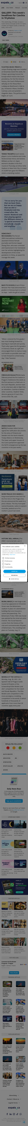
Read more (12, 554)
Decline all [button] (14, 575)
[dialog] (14, 563)
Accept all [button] (15, 571)
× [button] (24, 546)
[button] (14, 579)
